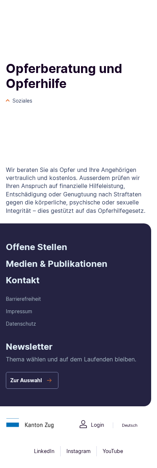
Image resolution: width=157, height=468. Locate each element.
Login (97, 425)
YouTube (113, 451)
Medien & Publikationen (56, 263)
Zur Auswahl (26, 380)
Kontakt (22, 280)
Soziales (22, 100)
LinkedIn (44, 451)
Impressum (19, 311)
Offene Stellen (36, 247)
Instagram (78, 451)
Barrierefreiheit (23, 299)
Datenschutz (21, 324)
